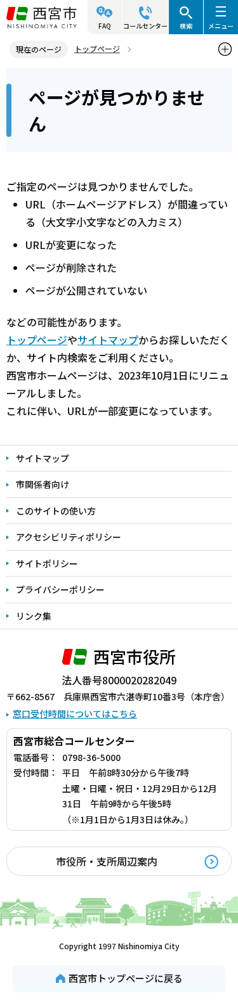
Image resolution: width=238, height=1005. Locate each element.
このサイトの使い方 (56, 510)
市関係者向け (42, 484)
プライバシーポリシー (60, 589)
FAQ (104, 25)
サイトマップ (107, 339)
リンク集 (33, 616)
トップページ (97, 48)
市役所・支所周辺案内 (106, 861)
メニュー (221, 25)
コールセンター (145, 25)
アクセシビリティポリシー (68, 536)
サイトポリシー (47, 563)
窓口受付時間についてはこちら (75, 713)
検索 (186, 25)
